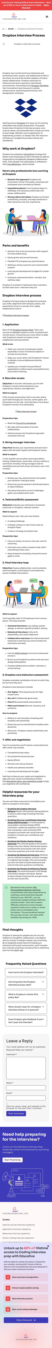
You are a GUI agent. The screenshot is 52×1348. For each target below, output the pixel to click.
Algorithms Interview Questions (17, 1229)
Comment (11, 1054)
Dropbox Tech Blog (39, 85)
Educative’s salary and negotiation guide (24, 781)
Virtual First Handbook (26, 423)
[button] (48, 1246)
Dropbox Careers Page (23, 330)
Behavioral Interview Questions (16, 1233)
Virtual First (29, 154)
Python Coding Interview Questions (18, 1238)
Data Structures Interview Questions (19, 1225)
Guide (11, 29)
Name (9, 1083)
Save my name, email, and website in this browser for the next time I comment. (26, 1107)
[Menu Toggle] (47, 16)
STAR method (21, 653)
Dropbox (21, 123)
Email (9, 1093)
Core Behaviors (14, 164)
